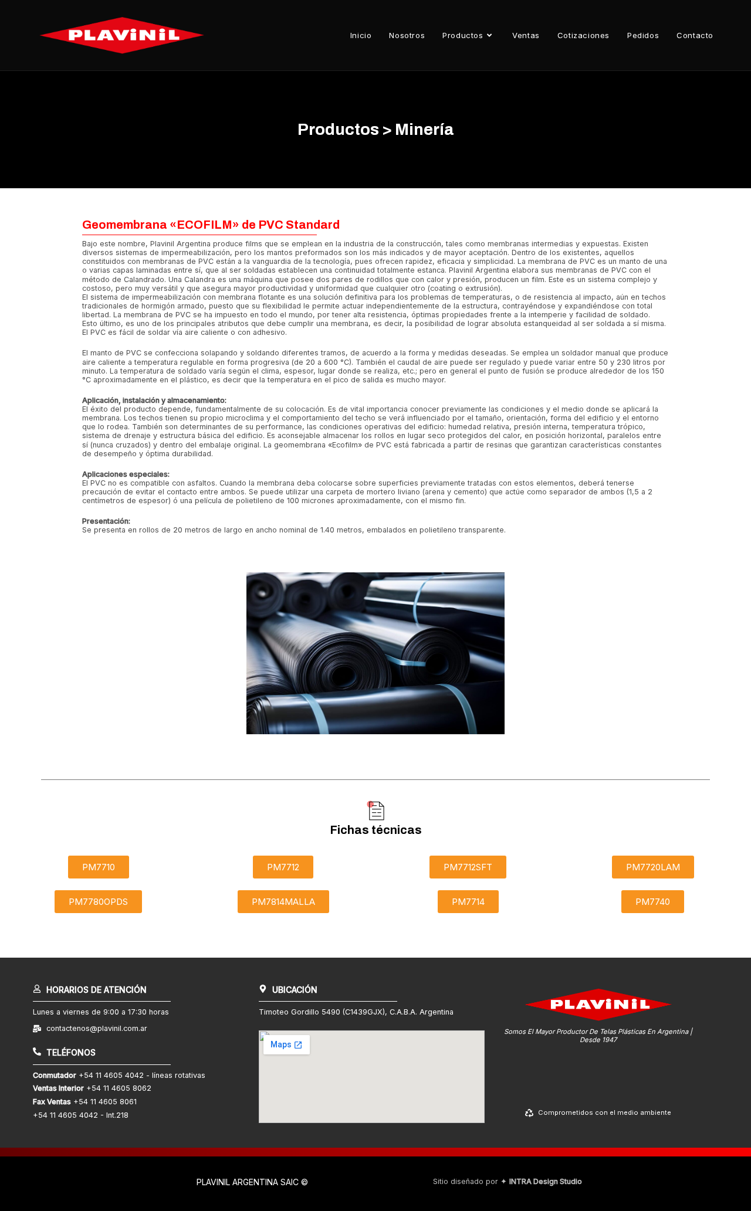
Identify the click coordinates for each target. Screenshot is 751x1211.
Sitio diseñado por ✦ (507, 1181)
